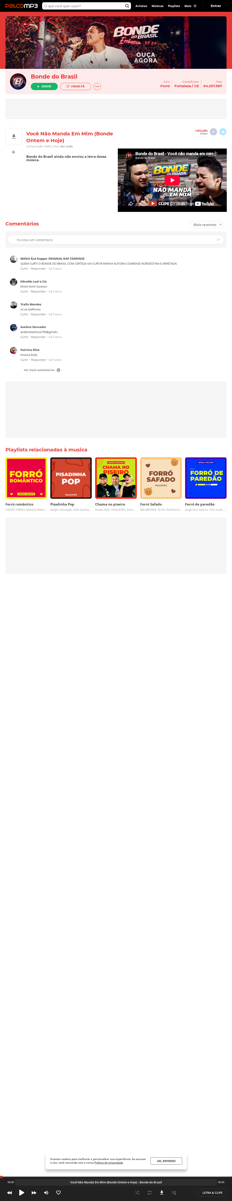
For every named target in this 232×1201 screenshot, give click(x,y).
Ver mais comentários (39, 370)
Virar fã (78, 86)
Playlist (174, 1193)
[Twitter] (223, 131)
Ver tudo (66, 146)
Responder (38, 268)
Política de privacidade (108, 1163)
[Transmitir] (186, 1193)
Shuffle (137, 1193)
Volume (46, 1193)
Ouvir (46, 86)
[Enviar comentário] (219, 239)
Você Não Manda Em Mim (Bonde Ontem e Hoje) (103, 1182)
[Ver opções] (97, 86)
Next (34, 1193)
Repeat (149, 1193)
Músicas (157, 6)
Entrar (216, 6)
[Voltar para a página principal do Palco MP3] (22, 6)
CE (196, 86)
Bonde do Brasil (54, 76)
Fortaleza (182, 86)
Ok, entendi (166, 1161)
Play (22, 1193)
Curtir (24, 268)
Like (58, 1193)
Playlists (174, 6)
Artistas (141, 6)
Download (162, 1193)
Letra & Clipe (212, 1193)
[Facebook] (213, 131)
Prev (9, 1193)
